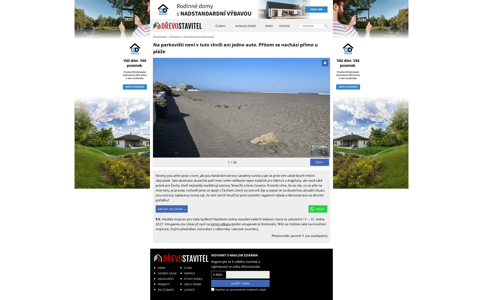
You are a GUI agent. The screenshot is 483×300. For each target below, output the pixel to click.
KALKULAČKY (166, 279)
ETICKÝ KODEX (193, 279)
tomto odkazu (220, 224)
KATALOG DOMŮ (245, 26)
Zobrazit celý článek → (172, 209)
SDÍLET (320, 209)
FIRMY (161, 268)
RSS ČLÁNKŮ (166, 290)
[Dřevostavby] (177, 25)
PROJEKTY (164, 284)
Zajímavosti (175, 36)
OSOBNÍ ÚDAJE (167, 273)
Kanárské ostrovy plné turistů (199, 36)
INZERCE (189, 273)
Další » (319, 162)
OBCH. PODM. (193, 284)
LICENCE (189, 290)
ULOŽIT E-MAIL (240, 283)
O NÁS (188, 268)
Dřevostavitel (160, 36)
